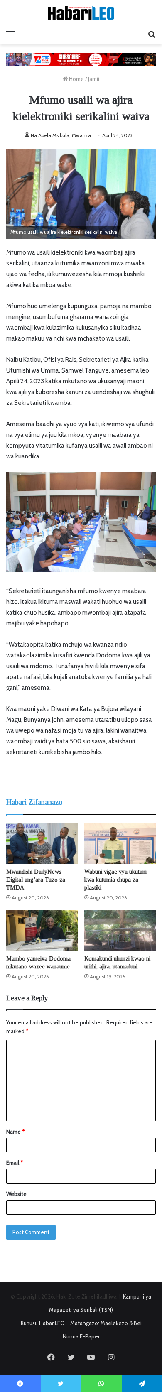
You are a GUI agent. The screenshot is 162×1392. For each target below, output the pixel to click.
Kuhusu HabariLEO (43, 1323)
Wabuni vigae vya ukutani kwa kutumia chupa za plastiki (115, 880)
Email (14, 1162)
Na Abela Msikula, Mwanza (61, 135)
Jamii (93, 79)
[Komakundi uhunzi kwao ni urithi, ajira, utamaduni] (120, 930)
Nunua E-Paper (81, 1336)
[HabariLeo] (81, 13)
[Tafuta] (151, 34)
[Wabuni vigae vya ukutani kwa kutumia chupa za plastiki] (120, 843)
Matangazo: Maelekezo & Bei (106, 1323)
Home (76, 79)
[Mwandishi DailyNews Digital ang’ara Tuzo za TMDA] (42, 843)
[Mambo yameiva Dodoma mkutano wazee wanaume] (42, 930)
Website (16, 1194)
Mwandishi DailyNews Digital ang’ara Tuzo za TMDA (35, 880)
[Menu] (10, 34)
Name (15, 1131)
